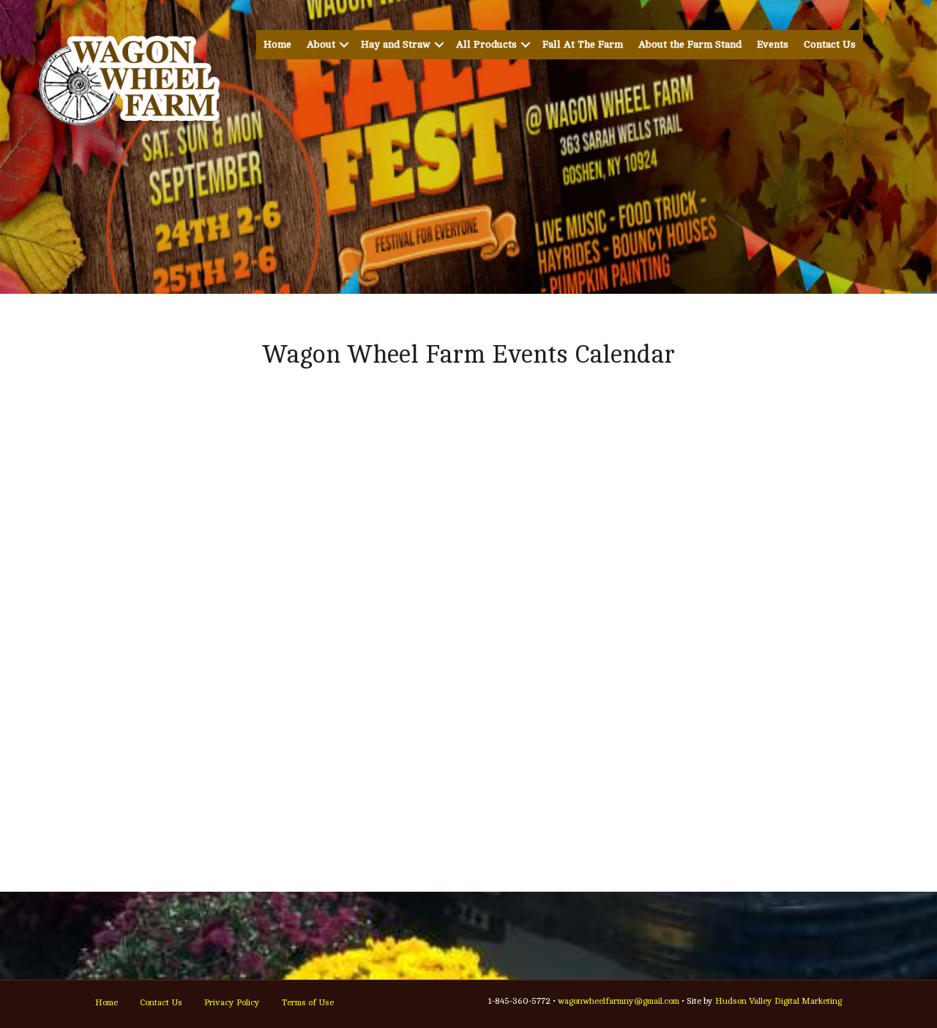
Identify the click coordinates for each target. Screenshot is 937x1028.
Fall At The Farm (582, 44)
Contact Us (830, 44)
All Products (486, 44)
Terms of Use (308, 1002)
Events (772, 44)
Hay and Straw (395, 44)
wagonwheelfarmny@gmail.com (618, 1001)
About (321, 44)
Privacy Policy (232, 1002)
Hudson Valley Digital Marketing (778, 1001)
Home (277, 44)
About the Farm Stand (690, 44)
